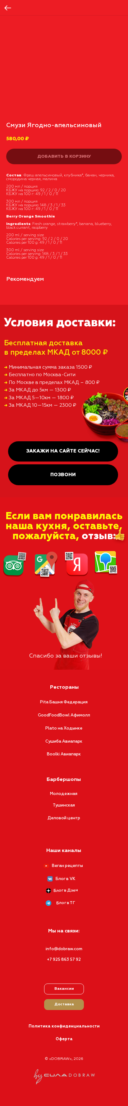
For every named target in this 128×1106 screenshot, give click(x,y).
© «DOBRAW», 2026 (64, 1059)
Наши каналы (63, 850)
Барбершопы (64, 779)
